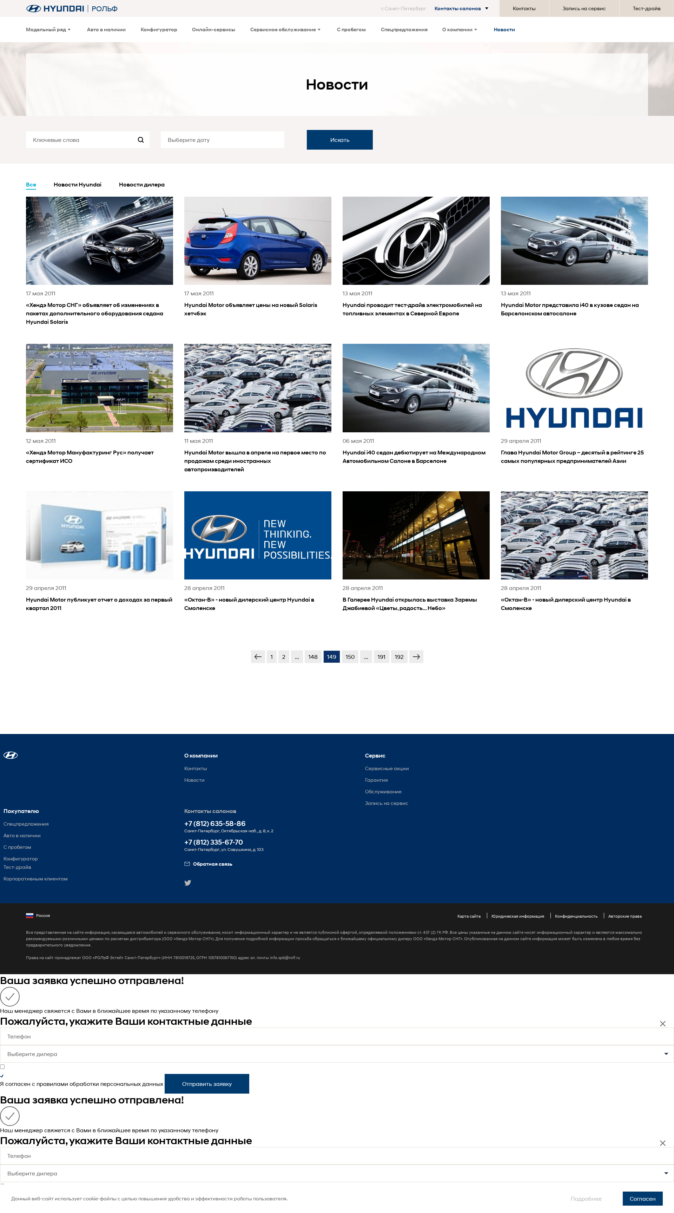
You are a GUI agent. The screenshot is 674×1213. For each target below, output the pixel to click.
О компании (457, 29)
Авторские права (625, 916)
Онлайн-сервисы (213, 29)
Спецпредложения (404, 29)
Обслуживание (383, 791)
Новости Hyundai (77, 184)
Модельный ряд (46, 29)
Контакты (524, 8)
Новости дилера (142, 184)
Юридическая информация (517, 916)
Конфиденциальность (576, 916)
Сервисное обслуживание (283, 29)
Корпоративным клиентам (36, 878)
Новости (504, 29)
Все (31, 184)
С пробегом (351, 29)
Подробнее (586, 1198)
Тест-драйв (647, 8)
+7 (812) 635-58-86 (215, 824)
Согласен (643, 1198)
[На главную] (55, 8)
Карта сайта (469, 916)
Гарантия (376, 780)
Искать (340, 139)
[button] (436, 8)
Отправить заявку (207, 1083)
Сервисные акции (387, 768)
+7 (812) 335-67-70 (213, 842)
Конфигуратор (159, 29)
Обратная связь (212, 864)
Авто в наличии (106, 29)
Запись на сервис (584, 8)
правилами (52, 1083)
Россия (43, 915)
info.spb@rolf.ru (285, 957)
